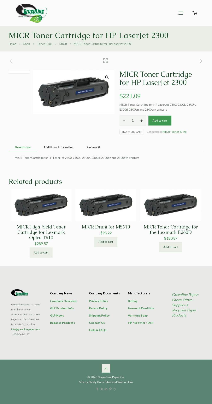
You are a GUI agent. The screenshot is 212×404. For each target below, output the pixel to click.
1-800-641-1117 (20, 334)
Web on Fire (125, 382)
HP (130, 322)
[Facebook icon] (97, 389)
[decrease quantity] (124, 120)
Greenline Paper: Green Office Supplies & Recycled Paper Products (185, 305)
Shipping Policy (99, 315)
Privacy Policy (98, 301)
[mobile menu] (180, 13)
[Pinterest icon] (110, 389)
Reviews (93, 147)
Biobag (132, 301)
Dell (150, 322)
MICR (63, 43)
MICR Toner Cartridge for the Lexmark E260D (171, 229)
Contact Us (97, 322)
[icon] (114, 389)
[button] (107, 77)
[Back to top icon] (106, 368)
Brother (139, 322)
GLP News (57, 315)
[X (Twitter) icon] (101, 389)
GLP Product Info (62, 308)
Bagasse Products (62, 322)
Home (12, 43)
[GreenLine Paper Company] (31, 13)
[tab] (23, 147)
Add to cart (160, 120)
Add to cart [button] (41, 252)
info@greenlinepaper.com (25, 329)
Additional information (58, 147)
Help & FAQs (97, 330)
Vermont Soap (138, 315)
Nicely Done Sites (100, 382)
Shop (26, 43)
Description (23, 147)
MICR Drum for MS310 (106, 227)
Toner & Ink (44, 43)
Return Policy (98, 308)
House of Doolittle (141, 308)
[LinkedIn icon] (106, 389)
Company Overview (63, 301)
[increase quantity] (141, 120)
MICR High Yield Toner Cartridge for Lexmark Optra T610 (41, 232)
